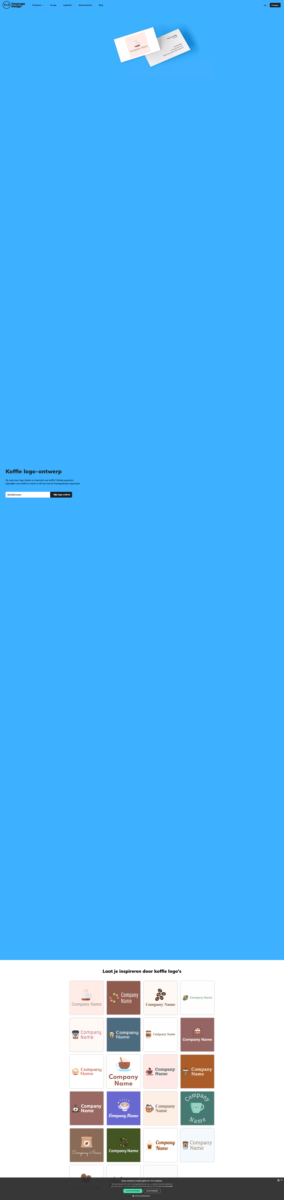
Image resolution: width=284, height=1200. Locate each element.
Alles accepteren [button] (133, 1191)
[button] (142, 1196)
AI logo (53, 5)
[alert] (142, 1189)
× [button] (281, 1180)
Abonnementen (85, 5)
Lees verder (169, 1186)
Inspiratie (67, 5)
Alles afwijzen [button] (152, 1191)
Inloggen (275, 5)
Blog (101, 5)
